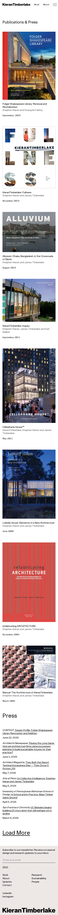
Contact (7, 884)
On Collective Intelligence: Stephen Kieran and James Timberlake (28, 780)
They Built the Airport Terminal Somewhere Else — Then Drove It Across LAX (25, 765)
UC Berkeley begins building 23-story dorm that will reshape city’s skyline (27, 810)
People (35, 881)
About (46, 4)
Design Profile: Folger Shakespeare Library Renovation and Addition (27, 732)
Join (5, 866)
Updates (7, 881)
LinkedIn (7, 893)
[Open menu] (55, 4)
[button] (29, 70)
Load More (16, 832)
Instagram (7, 896)
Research (37, 874)
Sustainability (39, 878)
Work (36, 4)
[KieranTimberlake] (16, 4)
